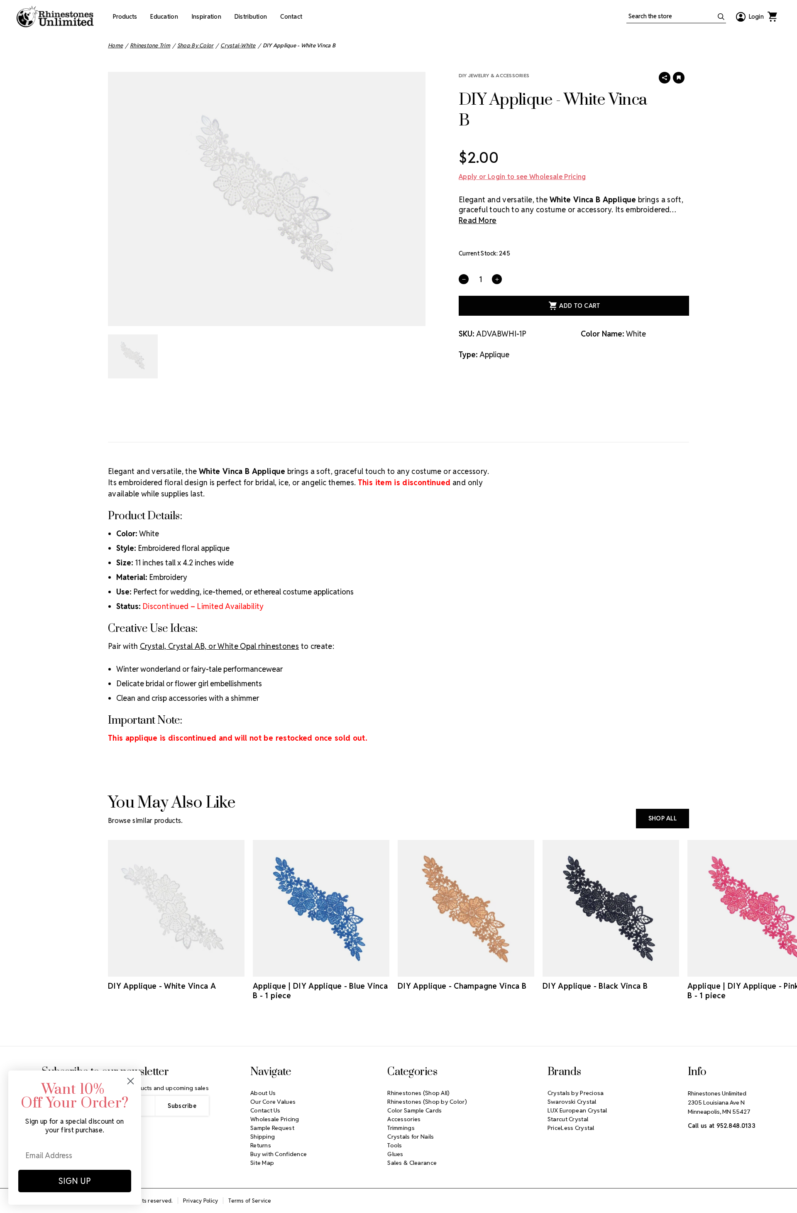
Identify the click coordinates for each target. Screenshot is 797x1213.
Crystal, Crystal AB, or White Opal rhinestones (219, 646)
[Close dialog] (130, 1081)
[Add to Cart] (165, 969)
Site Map (262, 1162)
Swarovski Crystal (572, 1101)
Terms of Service (249, 1200)
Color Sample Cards (414, 1110)
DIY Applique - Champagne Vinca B (462, 986)
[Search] (721, 17)
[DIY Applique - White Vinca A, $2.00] (176, 908)
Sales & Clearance (412, 1162)
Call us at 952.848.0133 (721, 1126)
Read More (477, 220)
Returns (260, 1145)
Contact (291, 16)
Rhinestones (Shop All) (418, 1093)
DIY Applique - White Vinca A (162, 986)
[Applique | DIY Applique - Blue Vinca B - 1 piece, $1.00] (321, 908)
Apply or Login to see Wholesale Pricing (522, 176)
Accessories (404, 1119)
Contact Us (265, 1110)
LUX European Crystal (577, 1110)
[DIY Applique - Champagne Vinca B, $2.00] (466, 908)
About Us (263, 1093)
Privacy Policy (200, 1200)
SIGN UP (75, 1181)
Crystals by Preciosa (576, 1093)
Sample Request (272, 1128)
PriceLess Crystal (571, 1128)
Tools (394, 1145)
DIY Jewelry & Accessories (494, 75)
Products (125, 16)
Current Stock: (484, 253)
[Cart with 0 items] (772, 16)
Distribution (251, 16)
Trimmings (401, 1128)
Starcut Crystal (568, 1119)
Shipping (262, 1136)
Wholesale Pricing (274, 1119)
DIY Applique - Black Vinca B (595, 986)
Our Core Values (273, 1101)
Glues (395, 1154)
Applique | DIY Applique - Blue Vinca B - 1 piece (320, 990)
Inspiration (206, 16)
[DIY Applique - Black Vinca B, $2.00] (611, 908)
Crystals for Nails (410, 1136)
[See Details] (188, 969)
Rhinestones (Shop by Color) (427, 1101)
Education (164, 16)
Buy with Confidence (278, 1154)
